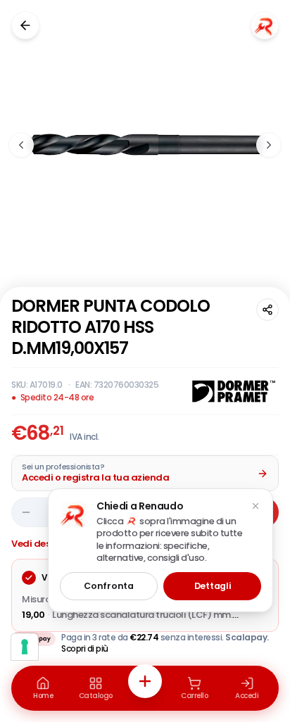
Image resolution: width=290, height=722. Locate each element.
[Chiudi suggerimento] (255, 506)
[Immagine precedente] (21, 145)
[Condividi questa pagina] (267, 309)
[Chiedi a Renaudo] (265, 25)
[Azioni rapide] (145, 681)
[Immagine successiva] (269, 145)
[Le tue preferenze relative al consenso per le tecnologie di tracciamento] (24, 646)
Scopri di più (84, 648)
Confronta (108, 586)
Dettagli (212, 586)
